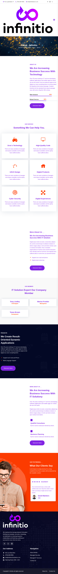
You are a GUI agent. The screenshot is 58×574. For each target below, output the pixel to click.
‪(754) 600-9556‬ (20, 1)
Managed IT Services (36, 558)
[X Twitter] (52, 2)
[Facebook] (47, 2)
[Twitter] (8, 543)
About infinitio (33, 552)
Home (33, 47)
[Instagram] (50, 2)
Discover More (37, 105)
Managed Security (35, 555)
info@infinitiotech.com (32, 1)
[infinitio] (28, 19)
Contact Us (33, 560)
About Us (44, 571)
